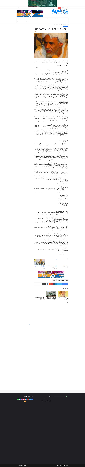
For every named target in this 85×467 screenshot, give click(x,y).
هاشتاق (65, 26)
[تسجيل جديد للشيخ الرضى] (63, 262)
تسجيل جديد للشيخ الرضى (65, 265)
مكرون (54, 280)
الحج (66, 280)
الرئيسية (67, 24)
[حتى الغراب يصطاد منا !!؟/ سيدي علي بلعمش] (63, 294)
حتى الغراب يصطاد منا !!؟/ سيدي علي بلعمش (63, 298)
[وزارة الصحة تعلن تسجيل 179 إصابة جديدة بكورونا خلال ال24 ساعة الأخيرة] (51, 294)
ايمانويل (58, 280)
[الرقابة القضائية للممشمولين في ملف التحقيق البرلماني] (39, 294)
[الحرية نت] (60, 11)
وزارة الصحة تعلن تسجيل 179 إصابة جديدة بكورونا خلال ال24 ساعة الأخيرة (51, 298)
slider (64, 24)
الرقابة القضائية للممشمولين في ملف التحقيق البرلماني (39, 298)
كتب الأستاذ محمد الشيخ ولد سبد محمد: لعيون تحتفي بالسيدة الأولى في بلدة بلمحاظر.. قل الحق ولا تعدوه (45, 7)
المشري (62, 280)
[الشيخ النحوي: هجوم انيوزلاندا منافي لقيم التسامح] (51, 262)
